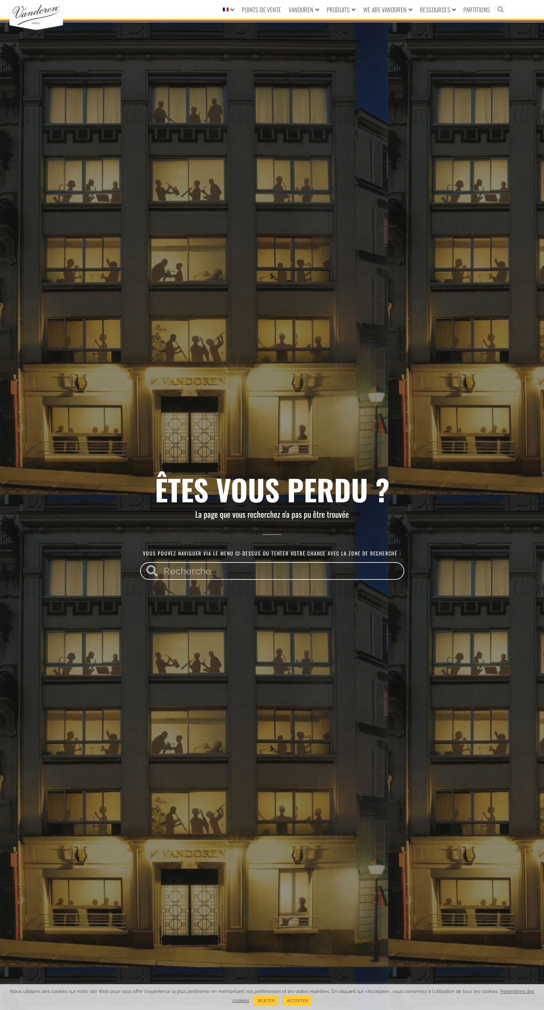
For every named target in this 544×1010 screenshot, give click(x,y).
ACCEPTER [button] (297, 1000)
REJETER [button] (266, 1000)
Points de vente (261, 9)
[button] (500, 9)
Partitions (476, 9)
